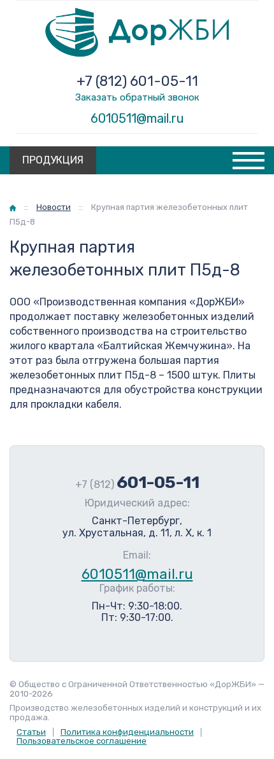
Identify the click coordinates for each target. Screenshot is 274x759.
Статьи (31, 732)
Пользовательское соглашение (82, 741)
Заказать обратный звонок (137, 97)
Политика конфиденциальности (127, 732)
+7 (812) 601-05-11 (137, 81)
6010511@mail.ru (137, 118)
